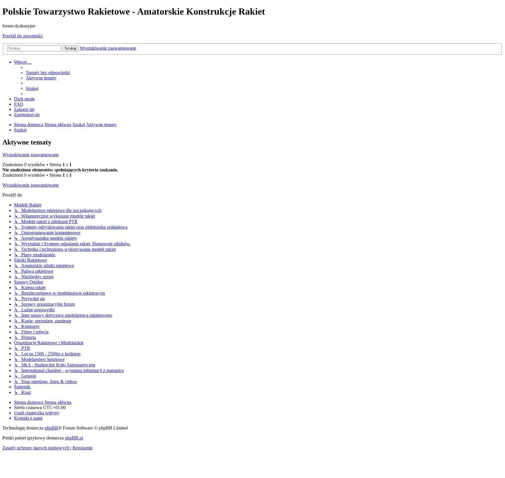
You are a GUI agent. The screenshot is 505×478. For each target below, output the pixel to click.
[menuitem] (48, 72)
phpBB (51, 427)
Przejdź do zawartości (22, 35)
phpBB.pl (74, 437)
